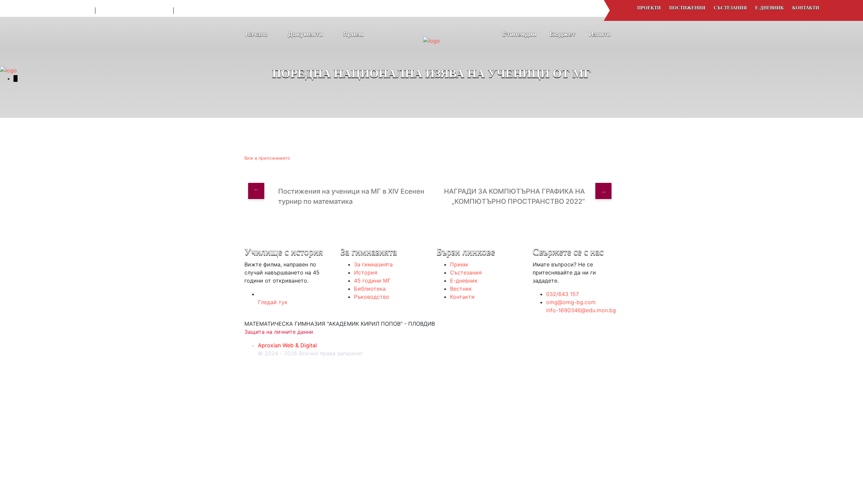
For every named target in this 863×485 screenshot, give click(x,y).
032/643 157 (562, 294)
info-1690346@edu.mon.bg (134, 10)
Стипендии (519, 34)
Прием (353, 34)
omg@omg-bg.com (65, 10)
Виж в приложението (267, 158)
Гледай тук (273, 302)
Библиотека (370, 288)
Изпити (600, 34)
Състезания (730, 7)
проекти (649, 7)
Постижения (687, 7)
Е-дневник (769, 7)
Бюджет (562, 34)
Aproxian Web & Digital (287, 345)
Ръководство (371, 296)
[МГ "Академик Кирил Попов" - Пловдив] (431, 37)
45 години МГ (372, 280)
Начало (256, 34)
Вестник (461, 288)
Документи (305, 34)
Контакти (805, 7)
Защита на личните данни (278, 331)
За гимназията (373, 264)
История (365, 272)
